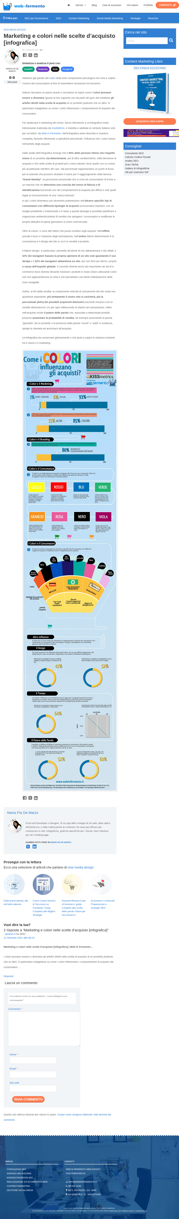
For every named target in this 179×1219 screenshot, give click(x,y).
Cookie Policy (141, 1211)
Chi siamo (132, 5)
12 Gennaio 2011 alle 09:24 (19, 937)
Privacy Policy (128, 1211)
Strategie (135, 18)
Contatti (165, 5)
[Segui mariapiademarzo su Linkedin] (14, 77)
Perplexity (43, 69)
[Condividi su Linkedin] (35, 56)
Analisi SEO (131, 160)
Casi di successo (111, 5)
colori (52, 78)
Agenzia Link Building (19, 1173)
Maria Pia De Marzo (12, 70)
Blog (94, 5)
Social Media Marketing (110, 18)
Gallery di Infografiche (137, 168)
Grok (55, 69)
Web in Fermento (51, 133)
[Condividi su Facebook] (24, 56)
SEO (58, 18)
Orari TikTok (131, 164)
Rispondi (8, 976)
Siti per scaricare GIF (137, 172)
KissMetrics (58, 128)
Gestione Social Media (20, 1190)
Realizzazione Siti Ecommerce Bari (27, 1182)
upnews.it (10, 934)
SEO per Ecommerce (36, 18)
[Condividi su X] (30, 56)
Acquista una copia (150, 121)
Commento (15, 1009)
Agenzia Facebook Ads (20, 1177)
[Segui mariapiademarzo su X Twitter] (28, 848)
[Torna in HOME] (24, 11)
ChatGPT (28, 69)
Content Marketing (79, 18)
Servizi (80, 5)
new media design (15, 30)
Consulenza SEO (16, 1169)
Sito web (14, 1082)
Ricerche (153, 18)
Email (13, 1068)
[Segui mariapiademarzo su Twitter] (10, 77)
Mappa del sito (115, 1211)
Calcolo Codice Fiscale (138, 157)
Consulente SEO (134, 153)
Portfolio (148, 5)
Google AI (67, 69)
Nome (14, 1054)
